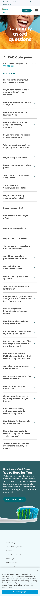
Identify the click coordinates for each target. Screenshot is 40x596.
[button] (36, 10)
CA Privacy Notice (11, 559)
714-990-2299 (9, 66)
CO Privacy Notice (12, 563)
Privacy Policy (10, 543)
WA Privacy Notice (12, 567)
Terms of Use (10, 551)
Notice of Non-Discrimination (15, 555)
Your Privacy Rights (20, 592)
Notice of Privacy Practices (14, 547)
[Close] (37, 570)
